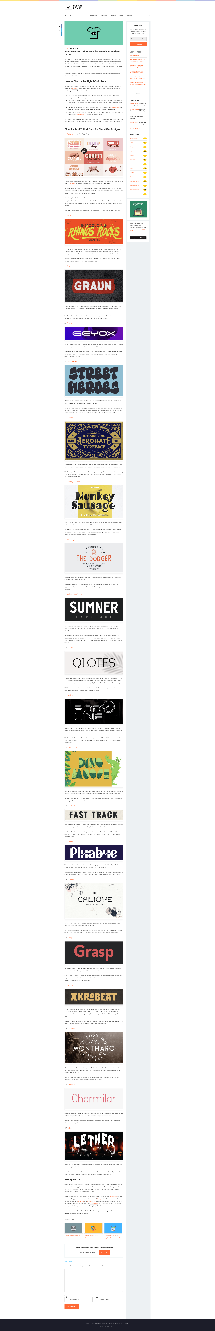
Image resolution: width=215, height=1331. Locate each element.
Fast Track (71, 805)
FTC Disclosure (110, 1324)
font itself (75, 88)
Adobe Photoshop (134, 138)
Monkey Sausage (73, 481)
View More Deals (134, 128)
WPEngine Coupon (134, 109)
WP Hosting (132, 194)
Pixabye (71, 841)
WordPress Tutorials (134, 189)
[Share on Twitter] (59, 30)
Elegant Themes (134, 103)
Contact (126, 1324)
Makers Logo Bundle (74, 594)
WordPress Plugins (134, 181)
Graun (69, 266)
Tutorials (132, 177)
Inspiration (132, 159)
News (131, 164)
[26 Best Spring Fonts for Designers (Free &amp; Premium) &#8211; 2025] (113, 1228)
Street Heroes (72, 361)
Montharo (71, 1028)
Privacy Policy (118, 1324)
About (92, 1324)
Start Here (104, 15)
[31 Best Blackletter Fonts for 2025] (73, 1228)
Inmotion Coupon (134, 122)
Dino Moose (72, 747)
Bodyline (71, 695)
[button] (136, 93)
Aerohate (70, 417)
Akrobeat (71, 985)
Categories (93, 15)
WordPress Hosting (100, 1324)
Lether (70, 1128)
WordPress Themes (134, 185)
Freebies (113, 15)
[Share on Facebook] (59, 26)
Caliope (71, 879)
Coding (131, 142)
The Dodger (71, 539)
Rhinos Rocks (71, 215)
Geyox (69, 323)
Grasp (70, 937)
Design (131, 147)
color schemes (80, 114)
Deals (121, 15)
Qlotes (70, 647)
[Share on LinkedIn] (59, 34)
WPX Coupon (133, 115)
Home (87, 1324)
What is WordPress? (135, 55)
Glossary (129, 15)
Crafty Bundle (72, 134)
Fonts (131, 151)
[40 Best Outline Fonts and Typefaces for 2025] (93, 1228)
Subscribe (104, 1253)
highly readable (115, 107)
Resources (132, 168)
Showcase (132, 172)
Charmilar (71, 1084)
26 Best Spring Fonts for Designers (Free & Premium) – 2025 (112, 1237)
